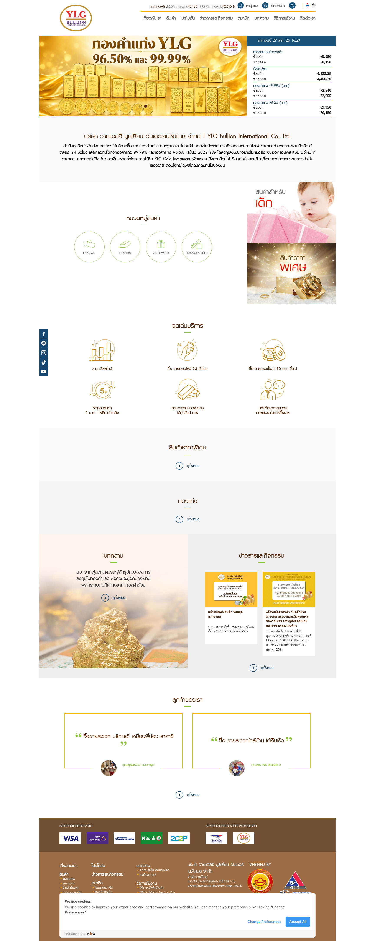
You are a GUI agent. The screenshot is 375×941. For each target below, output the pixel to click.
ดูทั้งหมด (192, 466)
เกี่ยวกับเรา (152, 19)
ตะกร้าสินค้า (278, 5)
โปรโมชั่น (188, 19)
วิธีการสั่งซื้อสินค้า (152, 888)
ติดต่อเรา (308, 19)
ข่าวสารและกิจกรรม (216, 19)
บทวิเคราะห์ (148, 874)
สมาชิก (244, 19)
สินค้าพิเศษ (70, 888)
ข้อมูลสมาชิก (104, 887)
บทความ (261, 19)
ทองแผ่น (69, 879)
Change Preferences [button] (264, 921)
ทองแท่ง (68, 883)
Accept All (297, 921)
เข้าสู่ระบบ (252, 5)
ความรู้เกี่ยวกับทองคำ (154, 870)
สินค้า (171, 19)
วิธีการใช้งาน (284, 19)
